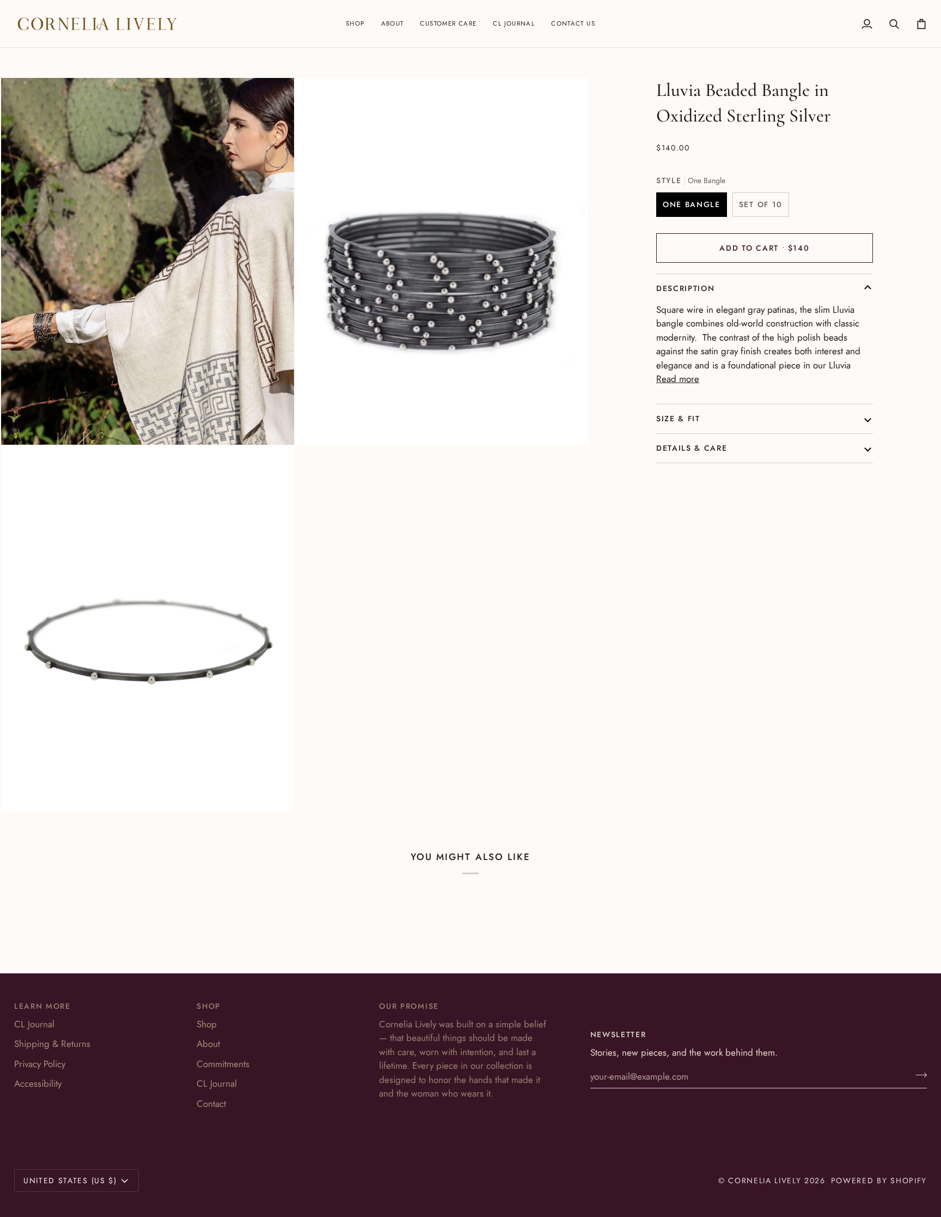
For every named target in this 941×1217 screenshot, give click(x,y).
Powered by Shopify (879, 1180)
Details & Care (692, 448)
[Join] (918, 1075)
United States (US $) (70, 1180)
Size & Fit (678, 418)
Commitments (223, 1063)
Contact (211, 1103)
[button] (355, 23)
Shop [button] (209, 1006)
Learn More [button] (42, 1006)
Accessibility (38, 1083)
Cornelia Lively (764, 1180)
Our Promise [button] (408, 1006)
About (208, 1043)
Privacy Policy (39, 1063)
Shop (207, 1024)
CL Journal (34, 1024)
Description (685, 288)
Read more (677, 378)
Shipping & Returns (52, 1043)
